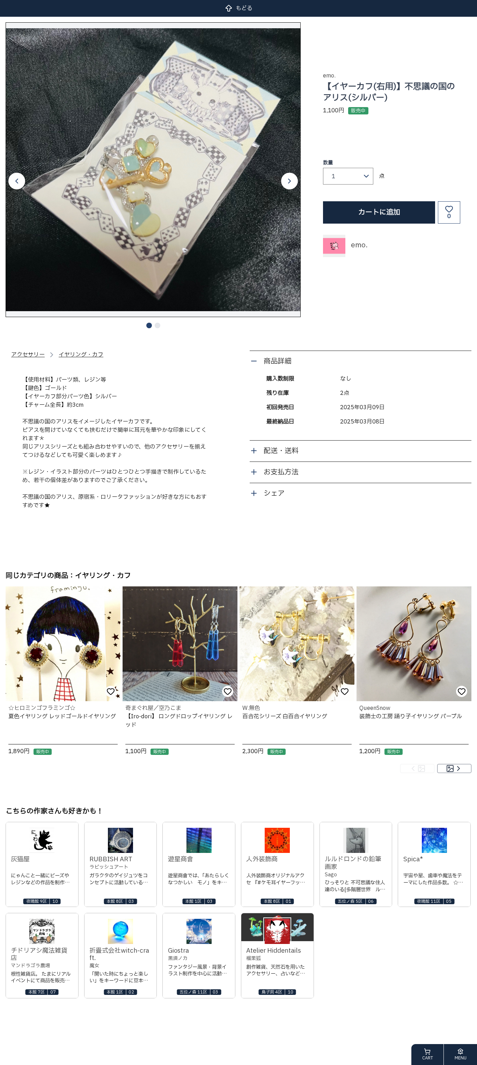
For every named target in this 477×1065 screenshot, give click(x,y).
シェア (274, 493)
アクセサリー (28, 355)
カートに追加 (379, 212)
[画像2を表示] (157, 325)
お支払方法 (281, 472)
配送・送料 (281, 451)
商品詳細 (278, 361)
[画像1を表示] (149, 325)
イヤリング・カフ (81, 355)
